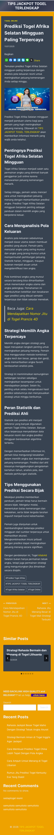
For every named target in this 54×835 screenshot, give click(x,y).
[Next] (46, 658)
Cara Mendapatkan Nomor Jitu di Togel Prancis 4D (27, 313)
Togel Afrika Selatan (15, 589)
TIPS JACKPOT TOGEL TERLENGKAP (23, 584)
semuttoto (9, 805)
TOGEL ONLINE (10, 21)
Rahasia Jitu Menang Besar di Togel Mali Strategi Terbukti (40, 611)
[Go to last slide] (8, 658)
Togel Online (34, 589)
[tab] (21, 673)
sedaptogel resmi (13, 798)
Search (7, 702)
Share (37, 60)
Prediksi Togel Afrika (15, 578)
